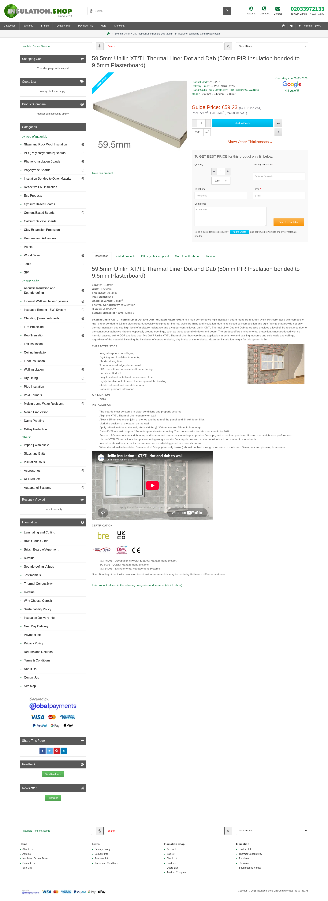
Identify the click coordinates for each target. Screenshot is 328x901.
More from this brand (187, 256)
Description (101, 255)
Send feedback (53, 774)
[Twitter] (50, 751)
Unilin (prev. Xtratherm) (214, 89)
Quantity (199, 164)
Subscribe (53, 798)
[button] (242, 123)
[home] (108, 33)
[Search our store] (227, 11)
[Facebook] (42, 751)
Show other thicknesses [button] (248, 142)
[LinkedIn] (64, 751)
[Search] (228, 46)
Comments (200, 204)
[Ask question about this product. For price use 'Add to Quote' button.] (278, 132)
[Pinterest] (57, 751)
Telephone (200, 189)
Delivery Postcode (262, 164)
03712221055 (251, 90)
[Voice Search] (90, 11)
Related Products (124, 256)
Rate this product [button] (102, 172)
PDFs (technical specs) (155, 256)
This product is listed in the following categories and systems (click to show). (137, 585)
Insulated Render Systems (36, 46)
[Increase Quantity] (208, 123)
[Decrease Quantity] (194, 123)
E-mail (256, 189)
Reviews (211, 256)
